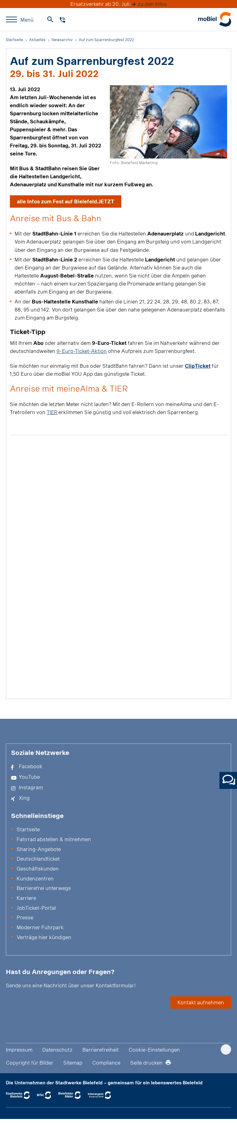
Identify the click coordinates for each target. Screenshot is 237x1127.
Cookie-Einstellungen (154, 1050)
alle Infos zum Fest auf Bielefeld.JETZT (65, 201)
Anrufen (62, 19)
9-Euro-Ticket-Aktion (81, 351)
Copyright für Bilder (29, 1063)
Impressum (19, 1050)
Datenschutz (57, 1050)
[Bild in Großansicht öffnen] (168, 122)
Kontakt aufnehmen (200, 1002)
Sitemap (72, 1063)
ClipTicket (197, 366)
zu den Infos (152, 4)
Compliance (106, 1063)
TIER (52, 412)
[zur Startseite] (214, 19)
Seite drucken (146, 1063)
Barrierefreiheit (100, 1050)
